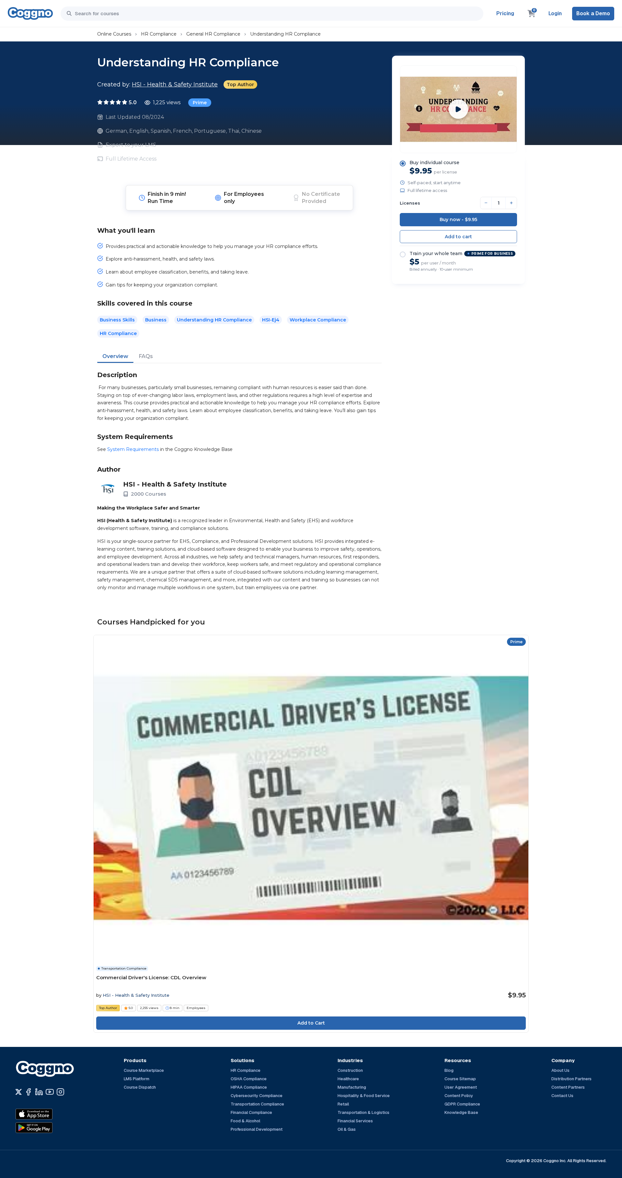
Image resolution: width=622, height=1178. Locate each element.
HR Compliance (159, 34)
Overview (115, 356)
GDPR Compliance (462, 1104)
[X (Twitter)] (19, 1092)
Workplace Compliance (318, 320)
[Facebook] (28, 1092)
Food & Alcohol (245, 1121)
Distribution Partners (571, 1079)
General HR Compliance (213, 34)
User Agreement (460, 1087)
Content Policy (458, 1095)
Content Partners (568, 1087)
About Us (560, 1070)
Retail (343, 1104)
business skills (117, 320)
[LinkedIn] (39, 1092)
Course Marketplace (144, 1070)
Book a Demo (593, 13)
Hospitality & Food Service (364, 1095)
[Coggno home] (30, 13)
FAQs (146, 356)
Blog (449, 1070)
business (156, 320)
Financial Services (355, 1121)
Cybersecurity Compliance (256, 1095)
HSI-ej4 (270, 320)
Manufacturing (352, 1087)
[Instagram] (60, 1092)
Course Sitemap (460, 1079)
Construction (350, 1070)
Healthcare (348, 1079)
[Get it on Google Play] (48, 1127)
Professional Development (256, 1129)
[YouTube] (50, 1092)
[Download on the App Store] (48, 1114)
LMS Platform (136, 1079)
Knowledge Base (461, 1112)
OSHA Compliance (249, 1079)
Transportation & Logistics (363, 1112)
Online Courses (114, 34)
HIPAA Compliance (249, 1087)
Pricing (505, 13)
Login (555, 13)
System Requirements (133, 449)
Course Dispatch (140, 1087)
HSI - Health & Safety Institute (175, 84)
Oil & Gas (347, 1129)
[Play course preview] (458, 109)
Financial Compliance (251, 1112)
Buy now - (458, 219)
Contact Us (562, 1095)
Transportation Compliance (257, 1104)
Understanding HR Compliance (285, 34)
